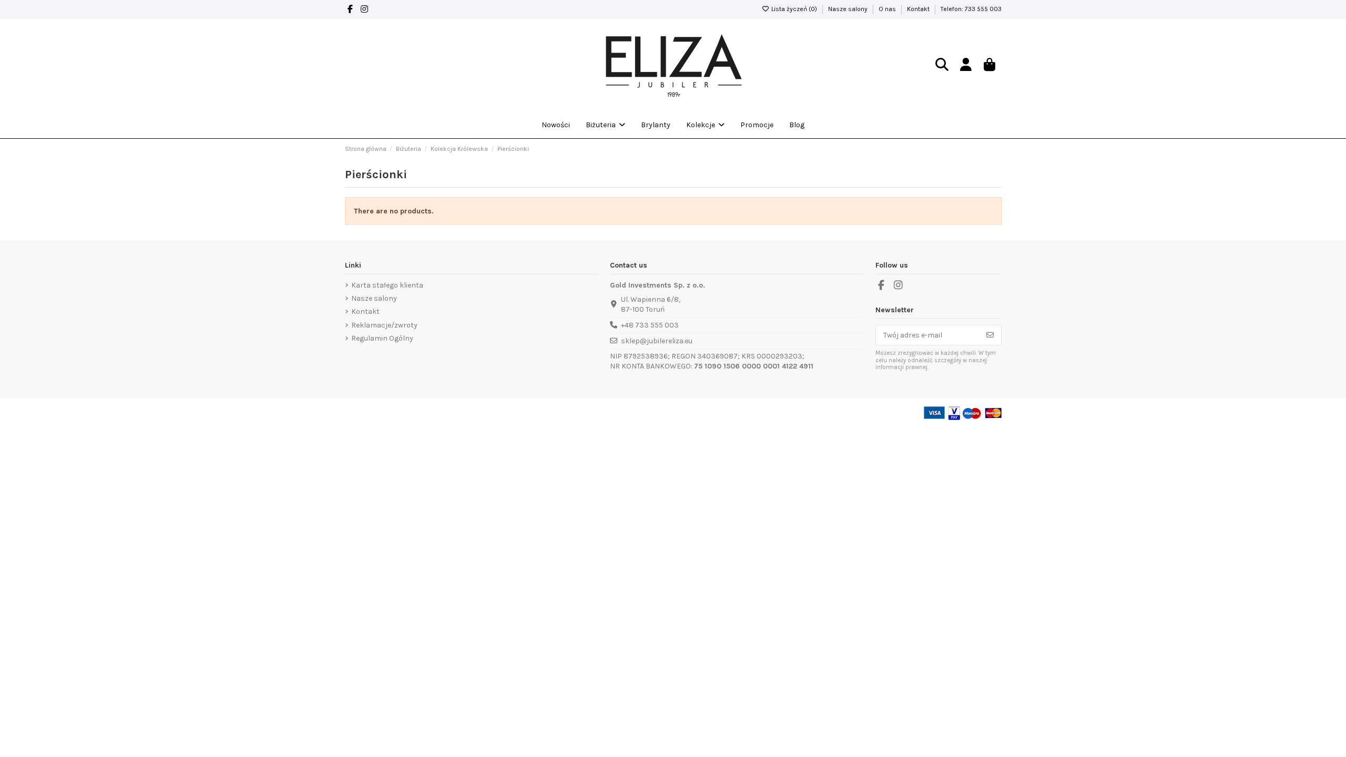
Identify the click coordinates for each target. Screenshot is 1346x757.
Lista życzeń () (794, 9)
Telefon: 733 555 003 (971, 9)
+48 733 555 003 (650, 325)
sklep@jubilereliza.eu (656, 340)
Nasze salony (848, 9)
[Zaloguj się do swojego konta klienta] (965, 65)
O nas (888, 9)
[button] (705, 125)
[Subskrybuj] (990, 335)
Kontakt (919, 9)
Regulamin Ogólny (382, 338)
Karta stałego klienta (387, 285)
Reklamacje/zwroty (384, 325)
